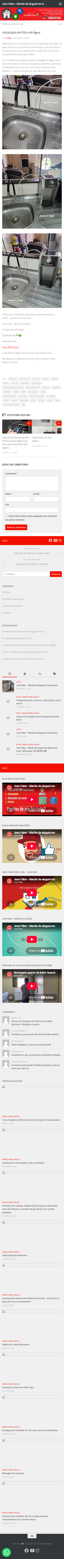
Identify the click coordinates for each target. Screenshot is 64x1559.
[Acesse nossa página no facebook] (50, 540)
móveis (14, 400)
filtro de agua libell (32, 387)
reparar (49, 400)
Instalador (7, 392)
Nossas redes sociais (14, 599)
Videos (8, 612)
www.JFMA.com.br (10, 347)
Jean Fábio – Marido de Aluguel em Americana (37, 732)
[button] (6, 1552)
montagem (51, 396)
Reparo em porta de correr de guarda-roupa (25, 631)
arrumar (36, 379)
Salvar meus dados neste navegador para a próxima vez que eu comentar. (31, 518)
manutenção (33, 392)
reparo (57, 400)
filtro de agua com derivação (13, 387)
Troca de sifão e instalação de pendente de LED (26, 652)
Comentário (11, 473)
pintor (33, 400)
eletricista (14, 383)
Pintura (41, 400)
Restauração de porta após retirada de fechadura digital (30, 645)
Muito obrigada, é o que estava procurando (31, 1044)
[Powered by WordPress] (23, 1544)
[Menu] (60, 3)
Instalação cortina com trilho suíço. (18, 1387)
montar (6, 400)
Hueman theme (46, 1543)
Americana (13, 379)
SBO (23, 404)
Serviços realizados (12, 24)
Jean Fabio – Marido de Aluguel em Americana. (37, 685)
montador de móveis (36, 396)
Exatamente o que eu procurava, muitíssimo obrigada (35, 1054)
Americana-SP (25, 379)
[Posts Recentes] (9, 674)
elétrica (5, 383)
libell (23, 392)
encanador (25, 383)
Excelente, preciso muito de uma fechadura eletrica (35, 1034)
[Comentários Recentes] (39, 674)
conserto (54, 379)
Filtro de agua (36, 383)
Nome (8, 493)
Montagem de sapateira (13, 1473)
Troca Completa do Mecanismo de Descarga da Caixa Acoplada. (31, 1119)
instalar (16, 392)
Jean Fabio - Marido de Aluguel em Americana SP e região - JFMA (25, 4)
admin (9, 38)
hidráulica (46, 387)
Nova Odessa (24, 400)
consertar (45, 379)
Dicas (7, 592)
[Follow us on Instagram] (60, 540)
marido (43, 392)
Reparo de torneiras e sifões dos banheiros (24, 658)
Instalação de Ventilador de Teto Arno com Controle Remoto (30, 1430)
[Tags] (54, 674)
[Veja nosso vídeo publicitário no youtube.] (55, 540)
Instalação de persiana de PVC (18, 638)
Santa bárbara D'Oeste (11, 404)
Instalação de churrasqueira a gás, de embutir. (23, 1162)
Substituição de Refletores (14, 1255)
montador (22, 396)
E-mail (36, 493)
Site (7, 504)
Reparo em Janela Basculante (16, 1344)
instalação (56, 387)
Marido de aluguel (9, 396)
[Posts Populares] (24, 674)
